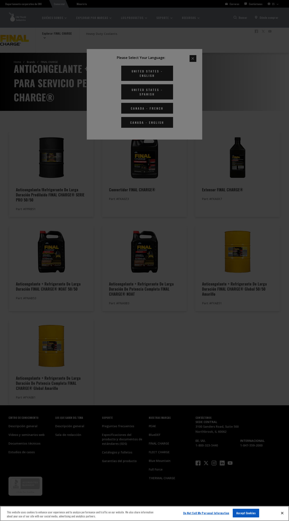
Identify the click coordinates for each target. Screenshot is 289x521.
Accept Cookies (246, 513)
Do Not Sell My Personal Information (206, 513)
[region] (144, 513)
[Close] (282, 513)
